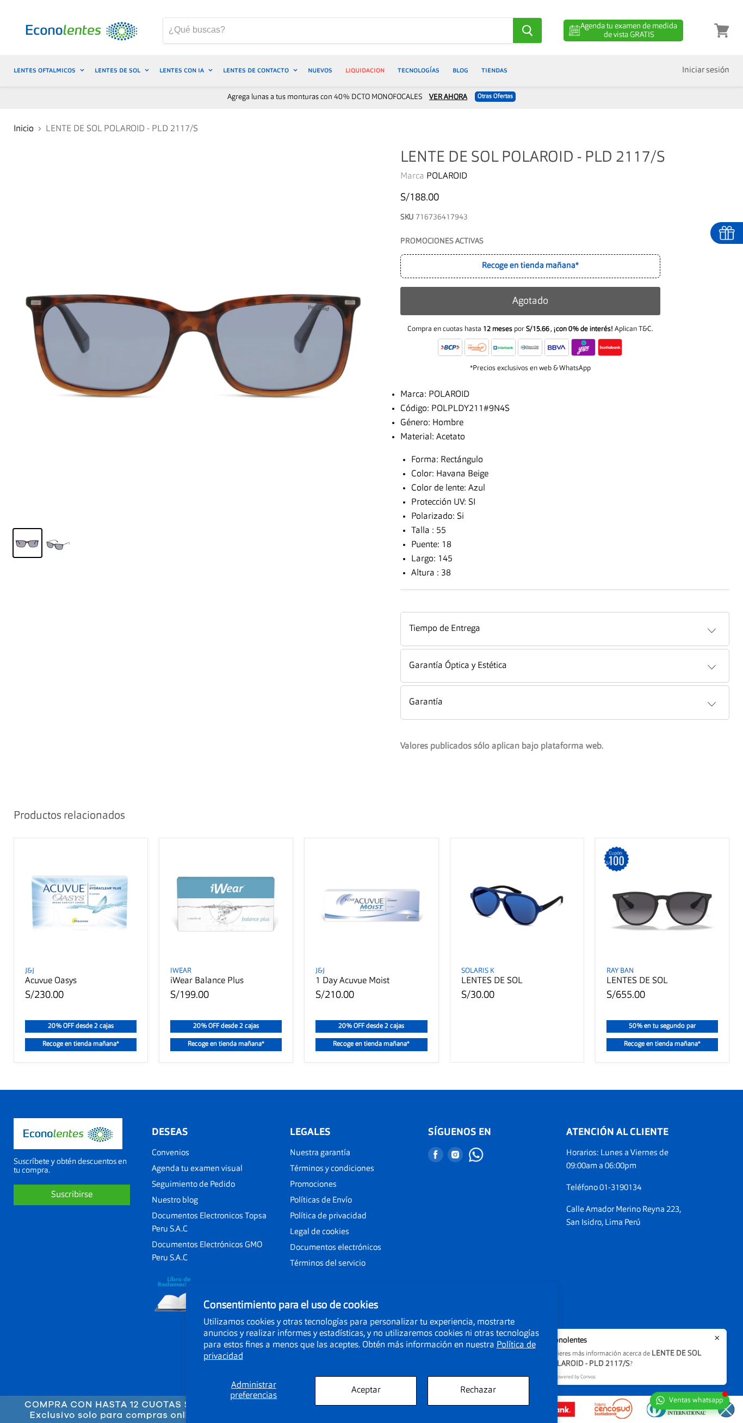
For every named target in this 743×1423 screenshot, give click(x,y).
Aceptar (366, 1390)
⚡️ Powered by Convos (571, 1377)
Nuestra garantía (320, 1153)
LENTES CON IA (182, 70)
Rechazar (478, 1390)
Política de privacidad (328, 1216)
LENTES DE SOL (118, 70)
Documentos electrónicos (335, 1248)
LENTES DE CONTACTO (256, 70)
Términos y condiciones (332, 1169)
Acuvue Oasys (51, 981)
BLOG (460, 70)
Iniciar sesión (705, 70)
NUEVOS (320, 70)
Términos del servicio (328, 1264)
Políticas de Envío (321, 1201)
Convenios (170, 1153)
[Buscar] (527, 30)
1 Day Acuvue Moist (352, 981)
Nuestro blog (175, 1201)
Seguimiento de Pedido (193, 1185)
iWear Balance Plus (207, 981)
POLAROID (446, 176)
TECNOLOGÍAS (418, 70)
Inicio (24, 129)
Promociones (313, 1185)
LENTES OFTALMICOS (45, 70)
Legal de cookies (319, 1232)
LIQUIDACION (365, 70)
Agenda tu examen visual (197, 1169)
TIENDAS (494, 70)
